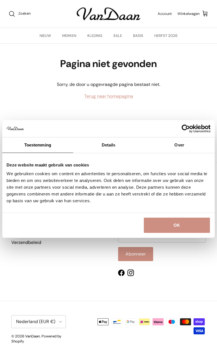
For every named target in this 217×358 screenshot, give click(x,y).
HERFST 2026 (165, 35)
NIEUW (45, 35)
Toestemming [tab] (37, 144)
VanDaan (32, 336)
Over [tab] (179, 144)
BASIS (138, 35)
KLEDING (94, 35)
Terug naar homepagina (108, 96)
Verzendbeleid (26, 242)
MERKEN (69, 35)
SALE (117, 35)
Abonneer (135, 254)
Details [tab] (109, 144)
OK (176, 225)
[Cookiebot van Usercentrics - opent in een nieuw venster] (186, 128)
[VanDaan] (108, 14)
